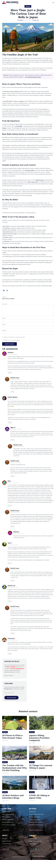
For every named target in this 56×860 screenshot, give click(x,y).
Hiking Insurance (6, 817)
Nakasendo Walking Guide (36, 830)
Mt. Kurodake (18, 126)
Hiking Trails (6, 830)
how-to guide (10, 298)
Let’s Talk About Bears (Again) (33, 77)
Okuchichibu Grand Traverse (36, 822)
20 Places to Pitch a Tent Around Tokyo (12, 736)
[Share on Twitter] (7, 290)
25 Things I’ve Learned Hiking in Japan (40, 766)
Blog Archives (6, 849)
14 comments (20, 20)
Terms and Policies (6, 843)
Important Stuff (6, 811)
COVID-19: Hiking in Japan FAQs (39, 796)
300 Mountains (32, 811)
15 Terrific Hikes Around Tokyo (36, 814)
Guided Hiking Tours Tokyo (35, 841)
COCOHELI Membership (7, 819)
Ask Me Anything (33, 838)
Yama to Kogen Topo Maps (8, 824)
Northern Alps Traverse (34, 819)
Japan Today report (33, 182)
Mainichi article (39, 180)
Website (4, 330)
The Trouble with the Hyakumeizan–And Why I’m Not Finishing (14, 768)
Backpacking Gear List (7, 822)
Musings (28, 6)
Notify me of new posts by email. (12, 340)
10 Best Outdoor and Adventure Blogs (13, 796)
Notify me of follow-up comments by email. (14, 337)
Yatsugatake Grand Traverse (36, 824)
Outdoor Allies (32, 843)
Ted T (10, 543)
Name (4, 318)
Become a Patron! (8, 675)
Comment (4, 304)
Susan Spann (12, 397)
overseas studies (29, 170)
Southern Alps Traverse (34, 817)
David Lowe (36, 20)
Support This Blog (6, 841)
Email (4, 324)
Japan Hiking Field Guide (8, 814)
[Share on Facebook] (3, 290)
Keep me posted (11, 697)
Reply (9, 372)
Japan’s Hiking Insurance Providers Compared (39, 738)
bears (4, 298)
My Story (4, 838)
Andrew (10, 352)
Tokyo (43, 856)
